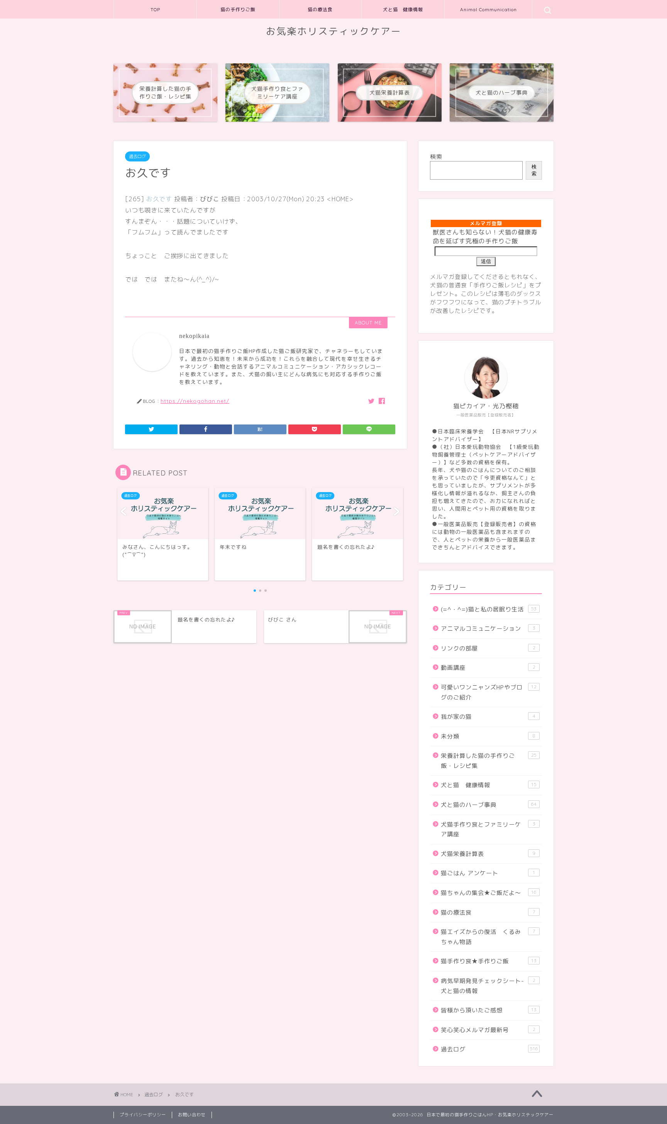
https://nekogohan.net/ (195, 400)
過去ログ (137, 156)
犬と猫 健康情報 (403, 9)
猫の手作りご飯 (238, 9)
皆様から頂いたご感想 (489, 1010)
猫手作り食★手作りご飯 (489, 961)
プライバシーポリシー (143, 1115)
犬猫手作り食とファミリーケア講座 (488, 829)
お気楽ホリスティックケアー (333, 31)
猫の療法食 (320, 9)
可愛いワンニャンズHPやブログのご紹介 (489, 692)
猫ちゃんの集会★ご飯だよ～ (489, 893)
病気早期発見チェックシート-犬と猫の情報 (488, 986)
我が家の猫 (488, 717)
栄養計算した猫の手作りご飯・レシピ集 (489, 761)
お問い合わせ (192, 1115)
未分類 (488, 736)
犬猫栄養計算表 (488, 854)
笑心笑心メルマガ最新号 (488, 1030)
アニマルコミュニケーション (488, 629)
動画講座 (488, 668)
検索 (436, 157)
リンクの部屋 (488, 648)
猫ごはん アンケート (488, 873)
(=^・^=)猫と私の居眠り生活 (489, 609)
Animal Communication (488, 9)
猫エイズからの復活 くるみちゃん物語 (488, 937)
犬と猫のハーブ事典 (489, 805)
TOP (155, 9)
